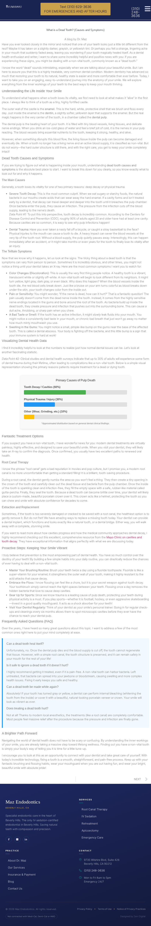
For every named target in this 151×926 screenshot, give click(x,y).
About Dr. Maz (17, 860)
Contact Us (15, 888)
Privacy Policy (84, 909)
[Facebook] (9, 839)
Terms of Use (105, 909)
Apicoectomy (90, 830)
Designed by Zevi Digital (132, 916)
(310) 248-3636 (94, 870)
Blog (11, 881)
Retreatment (90, 823)
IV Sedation (89, 816)
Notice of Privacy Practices (131, 909)
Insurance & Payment (22, 874)
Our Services (16, 867)
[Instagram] (17, 839)
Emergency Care (92, 837)
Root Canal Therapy (94, 809)
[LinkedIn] (26, 839)
